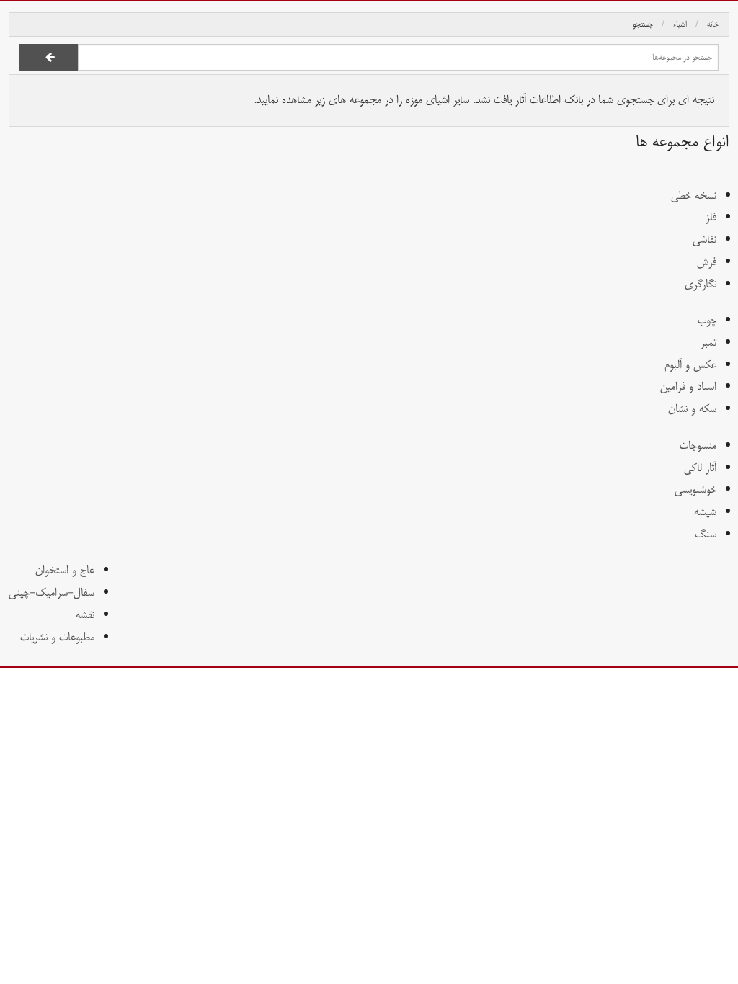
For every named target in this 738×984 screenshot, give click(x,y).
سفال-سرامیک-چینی (51, 592)
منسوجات (698, 445)
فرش (706, 262)
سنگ (705, 534)
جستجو (643, 24)
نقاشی (704, 239)
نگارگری (700, 284)
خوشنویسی (695, 489)
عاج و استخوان (64, 570)
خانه (713, 24)
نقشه (85, 615)
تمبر (708, 342)
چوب (707, 320)
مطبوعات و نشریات (57, 637)
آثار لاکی (700, 468)
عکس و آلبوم (690, 365)
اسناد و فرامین (688, 386)
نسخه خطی (693, 195)
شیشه (705, 512)
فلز (711, 217)
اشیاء (680, 24)
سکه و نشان (692, 409)
